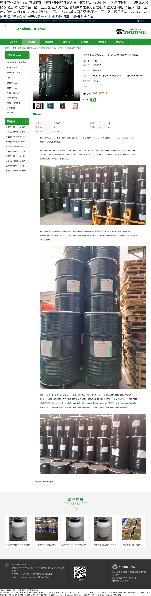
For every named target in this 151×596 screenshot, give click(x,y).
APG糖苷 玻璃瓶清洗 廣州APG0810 (103, 545)
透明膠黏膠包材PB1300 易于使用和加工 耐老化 (17, 151)
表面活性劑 (12, 98)
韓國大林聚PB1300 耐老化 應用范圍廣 (17, 137)
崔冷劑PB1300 (32, 48)
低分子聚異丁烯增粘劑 (16, 62)
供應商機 (31, 42)
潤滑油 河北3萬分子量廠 (132, 545)
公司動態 (84, 42)
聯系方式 (120, 42)
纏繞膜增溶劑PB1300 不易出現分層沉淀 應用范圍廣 (17, 127)
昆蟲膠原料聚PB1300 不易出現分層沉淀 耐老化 (17, 132)
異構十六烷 (12, 83)
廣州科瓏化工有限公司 (52, 568)
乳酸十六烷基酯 (13, 103)
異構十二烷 (12, 88)
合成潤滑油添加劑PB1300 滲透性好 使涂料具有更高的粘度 (17, 142)
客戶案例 (102, 42)
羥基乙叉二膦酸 (13, 73)
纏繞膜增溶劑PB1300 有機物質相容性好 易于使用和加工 (17, 156)
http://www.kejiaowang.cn (44, 482)
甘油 (9, 78)
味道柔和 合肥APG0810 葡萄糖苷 (18, 545)
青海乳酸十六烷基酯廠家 (47, 545)
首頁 (14, 48)
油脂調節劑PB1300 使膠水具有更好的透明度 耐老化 (17, 146)
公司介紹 (66, 42)
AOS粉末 (11, 108)
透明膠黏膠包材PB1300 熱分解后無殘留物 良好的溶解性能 (17, 166)
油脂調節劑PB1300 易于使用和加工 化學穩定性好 (17, 161)
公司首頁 (13, 42)
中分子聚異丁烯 (13, 93)
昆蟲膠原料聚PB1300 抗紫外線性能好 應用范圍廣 (17, 171)
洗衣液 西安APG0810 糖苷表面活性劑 (75, 545)
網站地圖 (48, 574)
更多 (26, 121)
